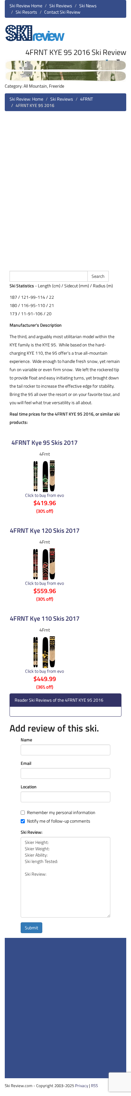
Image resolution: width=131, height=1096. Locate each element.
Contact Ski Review (62, 12)
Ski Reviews (60, 5)
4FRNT (86, 99)
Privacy (81, 1085)
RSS (94, 1085)
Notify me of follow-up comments (58, 821)
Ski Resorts (26, 12)
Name (26, 740)
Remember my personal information (61, 812)
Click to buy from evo (44, 495)
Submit (31, 927)
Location (29, 787)
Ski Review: (31, 832)
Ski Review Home (26, 5)
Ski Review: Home (26, 99)
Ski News (88, 5)
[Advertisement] (65, 190)
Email (26, 763)
